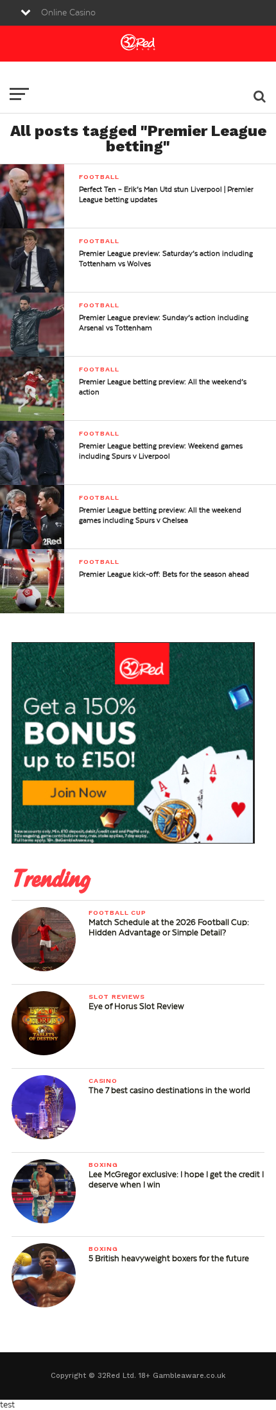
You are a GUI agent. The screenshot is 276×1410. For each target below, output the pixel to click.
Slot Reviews (117, 996)
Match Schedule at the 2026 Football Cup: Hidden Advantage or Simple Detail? (169, 927)
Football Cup (117, 912)
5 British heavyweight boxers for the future (169, 1258)
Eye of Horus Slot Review (136, 1006)
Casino (103, 1080)
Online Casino (68, 13)
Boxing (103, 1164)
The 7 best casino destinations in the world (169, 1090)
